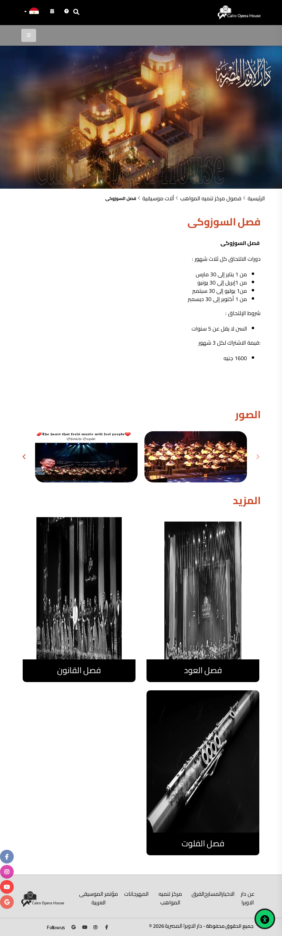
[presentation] (257, 457)
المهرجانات (136, 894)
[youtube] (7, 886)
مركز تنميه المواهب (170, 898)
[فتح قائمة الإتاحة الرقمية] (264, 919)
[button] (31, 12)
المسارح (213, 894)
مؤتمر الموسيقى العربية (98, 898)
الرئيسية (256, 198)
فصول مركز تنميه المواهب (210, 198)
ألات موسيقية (158, 198)
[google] (7, 902)
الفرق (198, 894)
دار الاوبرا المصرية (184, 926)
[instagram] (6, 871)
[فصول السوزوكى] (195, 456)
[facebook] (7, 856)
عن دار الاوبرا (247, 898)
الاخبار (228, 894)
